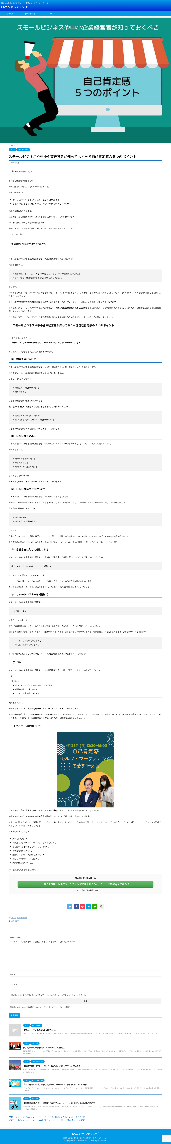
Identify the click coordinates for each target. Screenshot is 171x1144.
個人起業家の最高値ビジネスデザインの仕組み (44, 1047)
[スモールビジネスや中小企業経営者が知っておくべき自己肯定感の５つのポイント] (88, 906)
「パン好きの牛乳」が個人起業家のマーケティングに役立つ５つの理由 (55, 1084)
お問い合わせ (30, 14)
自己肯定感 (15, 921)
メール (13, 985)
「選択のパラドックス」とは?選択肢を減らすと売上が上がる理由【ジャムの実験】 (51, 1120)
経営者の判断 (22, 918)
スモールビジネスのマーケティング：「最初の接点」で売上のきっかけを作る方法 (50, 1117)
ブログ (50, 14)
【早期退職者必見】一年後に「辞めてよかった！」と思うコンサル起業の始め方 (59, 1103)
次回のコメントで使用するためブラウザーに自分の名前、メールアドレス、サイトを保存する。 (50, 995)
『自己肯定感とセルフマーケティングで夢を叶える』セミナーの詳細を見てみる (84, 884)
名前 (12, 974)
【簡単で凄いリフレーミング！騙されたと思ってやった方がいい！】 (54, 1066)
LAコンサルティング (14, 7)
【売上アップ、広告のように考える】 (40, 1030)
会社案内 (10, 14)
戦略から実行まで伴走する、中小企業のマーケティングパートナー (85, 1138)
